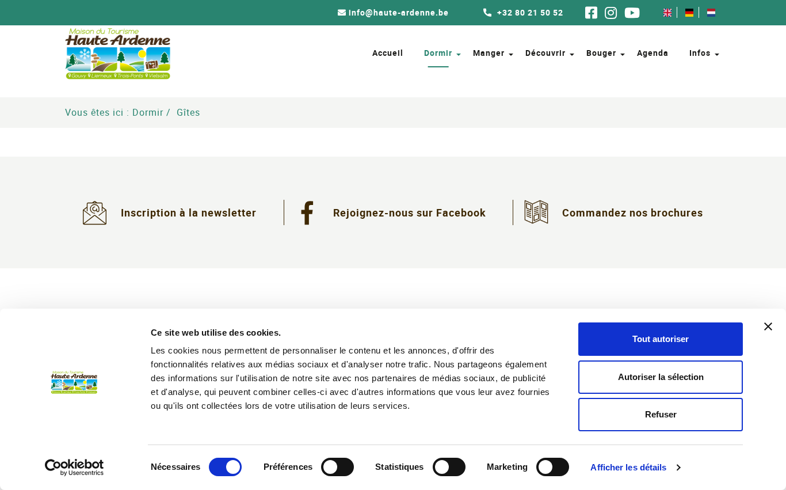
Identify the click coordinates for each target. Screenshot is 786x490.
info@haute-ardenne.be (399, 13)
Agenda (653, 52)
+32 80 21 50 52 (529, 13)
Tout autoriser (660, 339)
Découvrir (545, 52)
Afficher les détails (628, 467)
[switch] (337, 467)
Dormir (438, 52)
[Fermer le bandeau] (768, 326)
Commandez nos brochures (632, 212)
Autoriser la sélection (661, 377)
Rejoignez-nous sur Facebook (409, 212)
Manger (489, 52)
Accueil (387, 52)
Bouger (601, 52)
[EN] (667, 12)
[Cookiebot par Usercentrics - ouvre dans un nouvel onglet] (74, 467)
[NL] (711, 12)
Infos (700, 52)
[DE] (689, 12)
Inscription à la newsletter (189, 212)
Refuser (661, 414)
